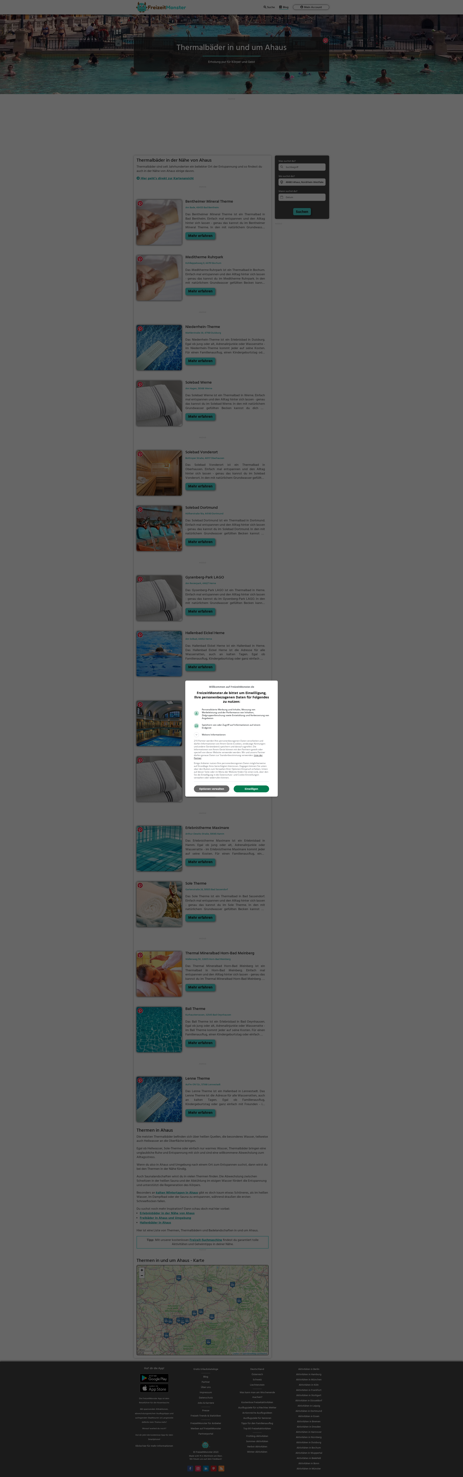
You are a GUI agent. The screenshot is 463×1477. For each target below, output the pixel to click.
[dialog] (231, 739)
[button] (231, 734)
